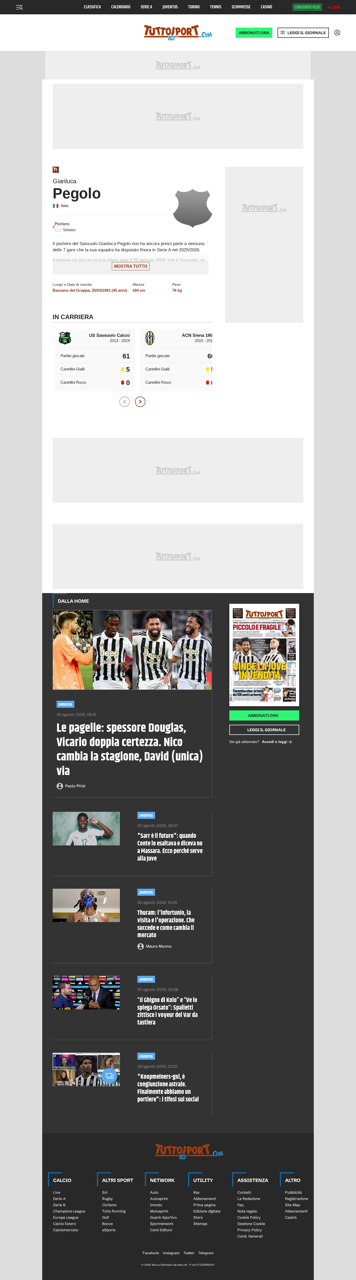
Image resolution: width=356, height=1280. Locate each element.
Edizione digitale (206, 1211)
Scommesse (241, 7)
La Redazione (248, 1198)
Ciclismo (109, 1205)
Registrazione (296, 1198)
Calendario (120, 7)
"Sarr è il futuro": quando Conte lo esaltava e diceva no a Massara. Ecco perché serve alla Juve (169, 847)
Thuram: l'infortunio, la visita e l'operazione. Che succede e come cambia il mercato (165, 924)
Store (198, 1217)
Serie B (59, 1205)
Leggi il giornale (306, 33)
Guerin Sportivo (163, 1217)
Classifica (92, 7)
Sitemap (200, 1223)
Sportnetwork (162, 1223)
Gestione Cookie (251, 1223)
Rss (196, 1192)
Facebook (151, 1253)
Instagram (171, 1253)
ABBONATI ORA (254, 33)
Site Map (292, 1205)
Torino (194, 7)
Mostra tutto (130, 266)
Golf (105, 1217)
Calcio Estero (64, 1223)
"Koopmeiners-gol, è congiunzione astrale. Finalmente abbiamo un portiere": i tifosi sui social (168, 1088)
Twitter (188, 1253)
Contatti (244, 1192)
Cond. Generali (250, 1236)
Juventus (170, 7)
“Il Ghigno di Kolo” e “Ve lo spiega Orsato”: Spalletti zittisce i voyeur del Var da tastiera (167, 1012)
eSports (108, 1230)
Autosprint (159, 1198)
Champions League (69, 1211)
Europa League (65, 1217)
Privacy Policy (249, 1230)
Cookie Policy (249, 1217)
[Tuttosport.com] (178, 32)
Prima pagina (204, 1205)
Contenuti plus (307, 7)
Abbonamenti (204, 1198)
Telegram (206, 1253)
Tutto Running (114, 1211)
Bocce (107, 1223)
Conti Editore (161, 1230)
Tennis (215, 7)
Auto (154, 1192)
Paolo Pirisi (75, 785)
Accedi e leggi (274, 742)
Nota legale (247, 1211)
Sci (104, 1192)
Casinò (266, 7)
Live (335, 7)
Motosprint (159, 1211)
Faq (240, 1205)
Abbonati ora (263, 715)
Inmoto (156, 1205)
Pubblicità (293, 1192)
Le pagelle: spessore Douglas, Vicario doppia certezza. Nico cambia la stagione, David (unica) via (130, 750)
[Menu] (19, 7)
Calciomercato (65, 1230)
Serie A (146, 7)
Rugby (107, 1198)
